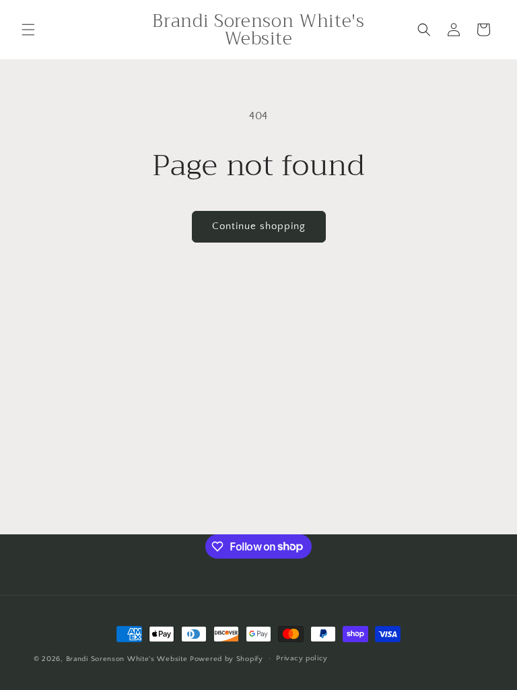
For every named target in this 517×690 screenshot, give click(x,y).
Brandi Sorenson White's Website (127, 659)
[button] (28, 29)
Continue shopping (259, 226)
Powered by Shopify (226, 659)
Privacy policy (302, 658)
